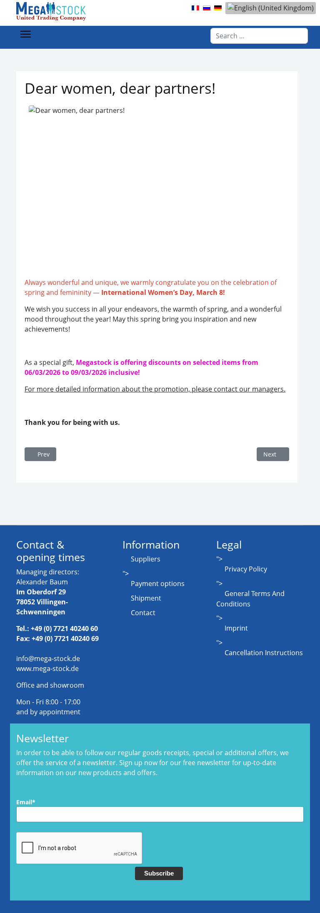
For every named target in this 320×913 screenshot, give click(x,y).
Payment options (158, 583)
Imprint (236, 628)
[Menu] (25, 34)
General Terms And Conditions (250, 599)
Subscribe (159, 873)
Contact (143, 612)
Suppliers (145, 559)
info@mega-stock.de (48, 658)
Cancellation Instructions (264, 652)
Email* (25, 802)
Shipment (146, 598)
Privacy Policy (246, 569)
